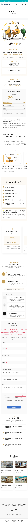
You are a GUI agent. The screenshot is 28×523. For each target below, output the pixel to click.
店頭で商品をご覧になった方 (10, 379)
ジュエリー (14, 504)
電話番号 (4, 363)
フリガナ (4, 349)
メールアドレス (6, 356)
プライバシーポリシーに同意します (15, 400)
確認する (14, 407)
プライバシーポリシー (20, 396)
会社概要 (25, 504)
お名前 (4, 342)
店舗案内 (19, 504)
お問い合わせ (8, 505)
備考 (3, 384)
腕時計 (3, 504)
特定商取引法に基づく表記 (17, 505)
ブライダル (8, 504)
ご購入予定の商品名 (7, 369)
